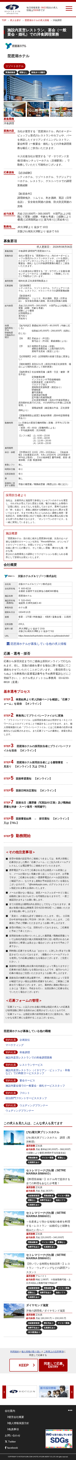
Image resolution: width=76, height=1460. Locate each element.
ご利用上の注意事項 (53, 1351)
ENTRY (53, 1365)
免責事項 (13, 1429)
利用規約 (14, 1351)
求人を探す (15, 20)
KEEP (24, 1365)
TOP (4, 20)
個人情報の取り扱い (31, 1351)
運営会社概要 (16, 1416)
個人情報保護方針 (18, 1423)
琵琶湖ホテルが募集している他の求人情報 (38, 643)
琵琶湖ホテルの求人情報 (37, 20)
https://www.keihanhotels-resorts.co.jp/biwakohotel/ (43, 636)
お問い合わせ (12, 1435)
